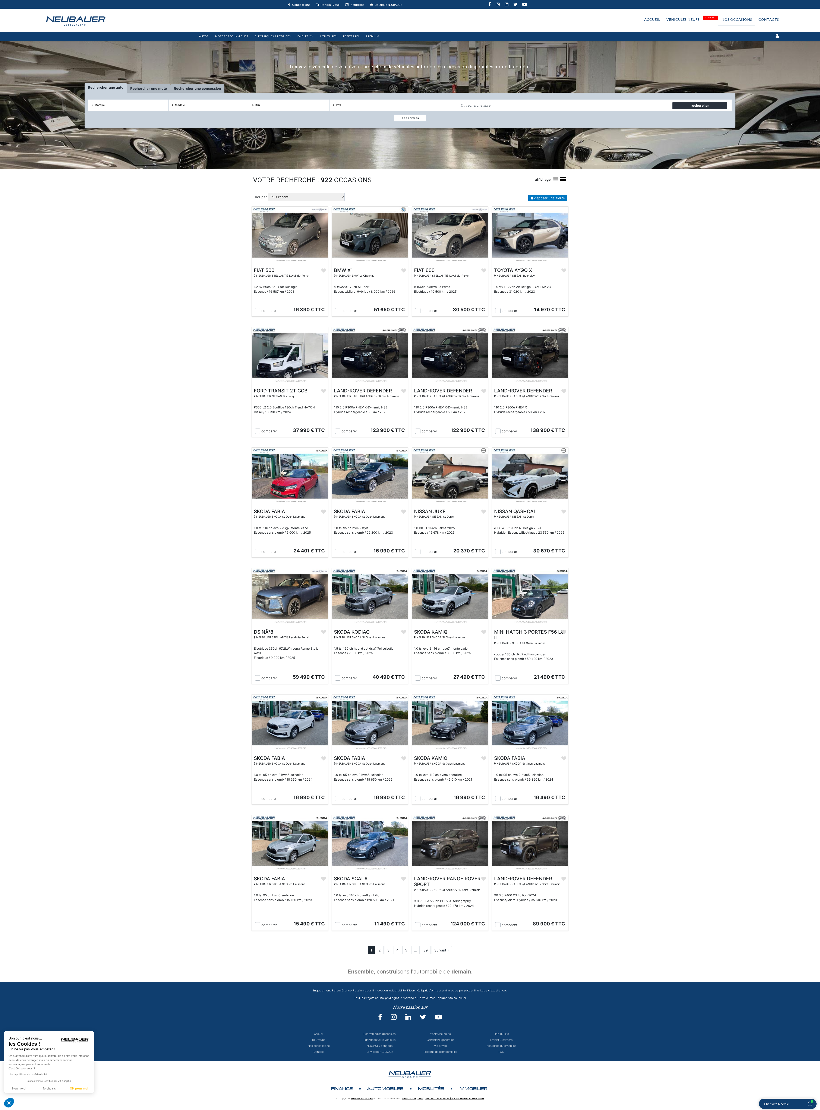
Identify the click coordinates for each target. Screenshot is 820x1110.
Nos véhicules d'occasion (379, 1034)
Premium (372, 36)
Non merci (19, 1088)
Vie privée (440, 1046)
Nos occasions (737, 19)
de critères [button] (411, 118)
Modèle (180, 105)
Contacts (768, 19)
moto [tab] (162, 88)
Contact (319, 1052)
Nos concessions (319, 1046)
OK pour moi (79, 1088)
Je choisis (49, 1088)
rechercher (700, 106)
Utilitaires (328, 36)
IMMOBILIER (473, 1088)
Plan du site (501, 1034)
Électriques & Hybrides (273, 36)
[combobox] (564, 105)
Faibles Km (305, 36)
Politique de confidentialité (440, 1052)
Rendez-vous (330, 5)
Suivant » (441, 950)
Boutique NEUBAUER (388, 5)
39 (425, 950)
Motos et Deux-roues (231, 36)
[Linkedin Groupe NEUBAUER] (509, 5)
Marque (100, 105)
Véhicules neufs (683, 19)
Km (257, 105)
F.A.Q (501, 1052)
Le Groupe (318, 1040)
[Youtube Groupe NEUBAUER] (527, 5)
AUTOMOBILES (385, 1088)
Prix (338, 105)
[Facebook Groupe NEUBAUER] (492, 5)
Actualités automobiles (501, 1046)
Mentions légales (412, 1098)
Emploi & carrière (501, 1040)
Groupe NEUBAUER (362, 1098)
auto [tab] (119, 87)
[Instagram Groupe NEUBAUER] (500, 5)
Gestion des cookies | (438, 1098)
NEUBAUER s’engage (379, 1046)
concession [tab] (211, 88)
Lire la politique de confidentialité (28, 1074)
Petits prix (351, 36)
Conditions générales (440, 1040)
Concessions (301, 5)
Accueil (652, 19)
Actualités (357, 5)
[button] (9, 1103)
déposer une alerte (549, 198)
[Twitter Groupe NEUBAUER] (517, 5)
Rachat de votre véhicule (379, 1040)
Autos (203, 36)
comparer (269, 310)
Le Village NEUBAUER (379, 1052)
